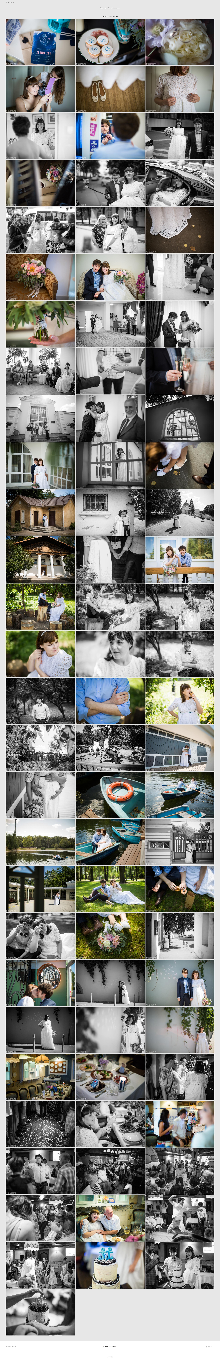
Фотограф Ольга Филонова (110, 8)
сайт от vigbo (110, 1356)
